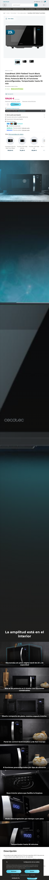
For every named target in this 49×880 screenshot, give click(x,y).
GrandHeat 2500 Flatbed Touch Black (10, 147)
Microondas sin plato (15, 134)
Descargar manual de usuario (12, 101)
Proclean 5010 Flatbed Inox (22, 147)
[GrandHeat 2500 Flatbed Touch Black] (10, 141)
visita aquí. (28, 867)
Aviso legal (32, 875)
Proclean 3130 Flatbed (34, 147)
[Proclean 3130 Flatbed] (34, 141)
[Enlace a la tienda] (6, 1)
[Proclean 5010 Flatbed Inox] (22, 141)
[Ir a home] (4, 13)
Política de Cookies (15, 875)
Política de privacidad (24, 875)
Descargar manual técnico (29, 101)
